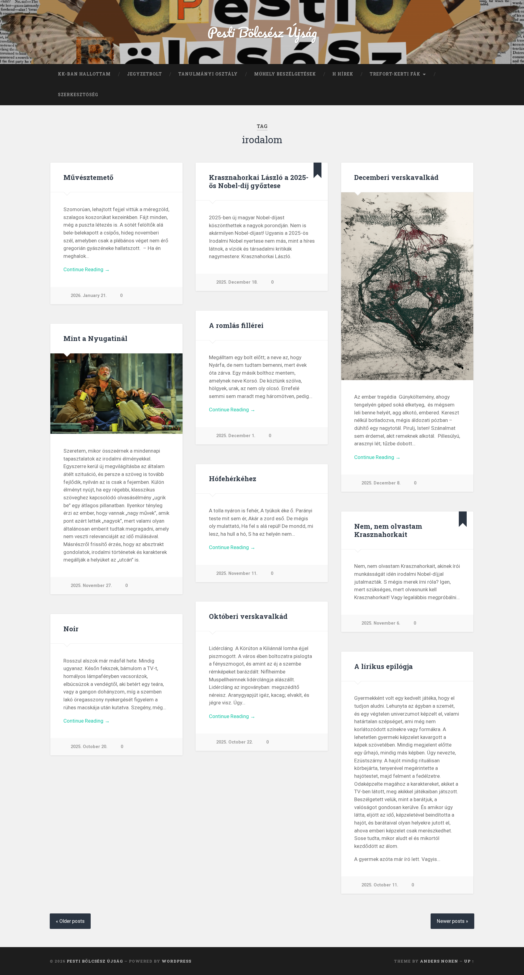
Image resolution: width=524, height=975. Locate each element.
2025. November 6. (380, 623)
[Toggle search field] (464, 95)
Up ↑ (469, 961)
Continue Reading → (86, 269)
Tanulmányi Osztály (208, 74)
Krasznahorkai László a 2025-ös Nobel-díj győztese (258, 181)
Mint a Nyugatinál (95, 338)
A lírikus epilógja (383, 666)
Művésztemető (88, 177)
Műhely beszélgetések (285, 74)
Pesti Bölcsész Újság (262, 32)
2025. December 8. (381, 483)
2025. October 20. (89, 746)
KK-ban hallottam (84, 74)
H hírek (342, 74)
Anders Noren (439, 961)
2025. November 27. (91, 585)
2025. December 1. (235, 435)
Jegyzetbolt (144, 74)
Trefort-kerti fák (395, 74)
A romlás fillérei (236, 325)
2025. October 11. (379, 885)
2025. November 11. (236, 573)
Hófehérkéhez (232, 478)
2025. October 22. (234, 742)
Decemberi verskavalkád (396, 177)
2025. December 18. (237, 282)
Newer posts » (452, 921)
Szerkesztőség (78, 94)
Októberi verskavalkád (248, 616)
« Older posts (70, 921)
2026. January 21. (89, 295)
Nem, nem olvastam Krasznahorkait (388, 530)
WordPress (176, 961)
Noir (71, 628)
